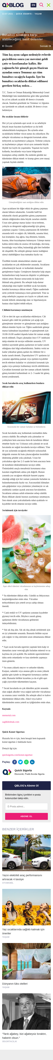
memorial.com (8, 715)
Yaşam (38, 14)
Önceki (8, 46)
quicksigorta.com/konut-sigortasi (17, 755)
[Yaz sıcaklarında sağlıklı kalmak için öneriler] (26, 915)
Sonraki (44, 46)
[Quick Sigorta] (7, 772)
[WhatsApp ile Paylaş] (26, 762)
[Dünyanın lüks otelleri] (26, 967)
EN (33, 5)
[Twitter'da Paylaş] (20, 762)
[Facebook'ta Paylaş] (14, 762)
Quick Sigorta (24, 14)
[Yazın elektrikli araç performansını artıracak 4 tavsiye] (26, 861)
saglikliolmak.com (10, 722)
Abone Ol (26, 816)
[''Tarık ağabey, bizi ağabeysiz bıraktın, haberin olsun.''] (26, 1019)
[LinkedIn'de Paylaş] (32, 762)
